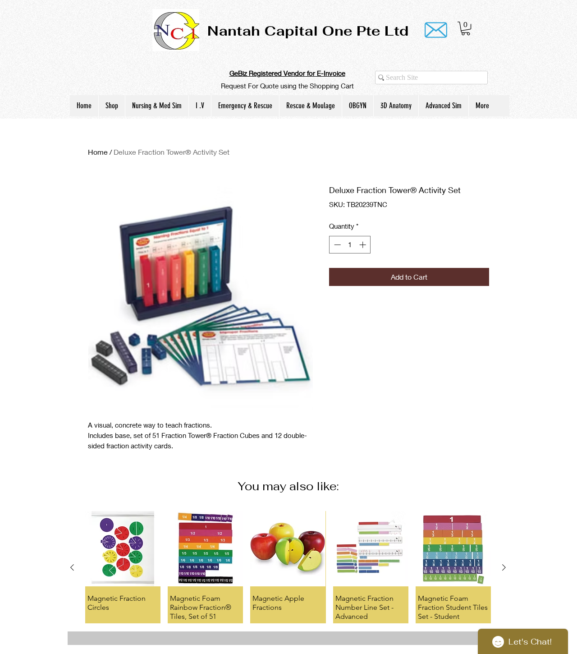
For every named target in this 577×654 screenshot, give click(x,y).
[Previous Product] (72, 567)
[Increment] (363, 244)
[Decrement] (336, 244)
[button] (466, 28)
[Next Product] (504, 567)
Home (98, 151)
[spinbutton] (350, 244)
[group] (288, 567)
